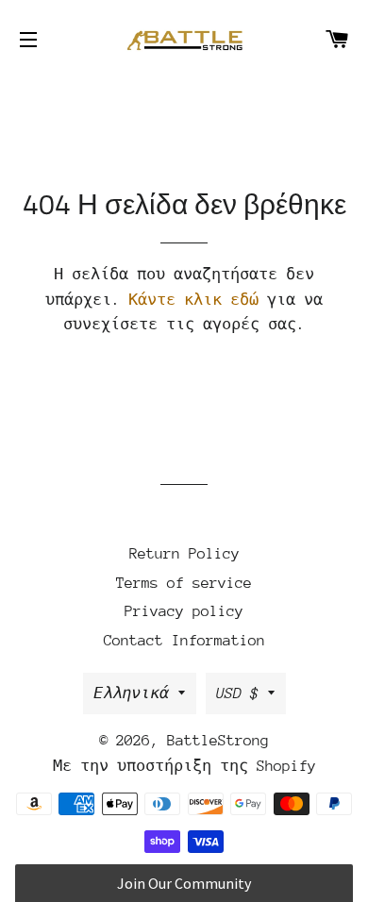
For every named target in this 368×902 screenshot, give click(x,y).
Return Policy (184, 553)
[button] (184, 883)
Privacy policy (184, 611)
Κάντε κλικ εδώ (193, 300)
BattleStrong (218, 740)
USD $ (237, 693)
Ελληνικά (131, 693)
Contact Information (184, 640)
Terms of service (184, 583)
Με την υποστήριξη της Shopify (184, 766)
